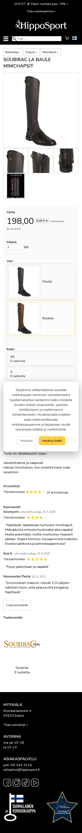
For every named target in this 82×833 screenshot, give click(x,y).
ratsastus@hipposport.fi (21, 769)
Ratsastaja (12, 52)
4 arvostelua (57, 492)
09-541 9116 (21, 765)
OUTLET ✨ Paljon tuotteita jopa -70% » (41, 4)
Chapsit (31, 52)
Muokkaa (26, 441)
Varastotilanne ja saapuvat (23, 463)
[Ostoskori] (67, 38)
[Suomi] (75, 38)
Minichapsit (50, 52)
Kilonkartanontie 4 (17, 711)
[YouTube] (35, 783)
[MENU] (5, 38)
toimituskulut (57, 221)
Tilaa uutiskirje (14, 725)
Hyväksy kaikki (52, 441)
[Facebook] (7, 783)
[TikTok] (25, 783)
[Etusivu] (41, 30)
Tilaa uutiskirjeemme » (41, 11)
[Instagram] (16, 783)
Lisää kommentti (17, 605)
